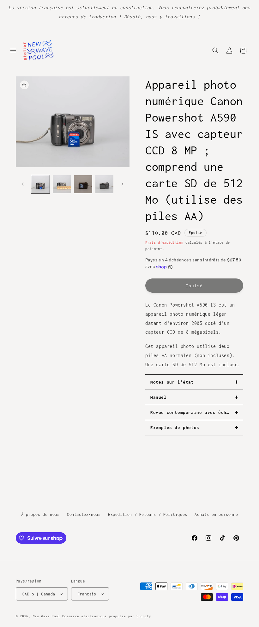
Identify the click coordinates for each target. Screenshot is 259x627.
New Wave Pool (46, 616)
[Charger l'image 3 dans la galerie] (83, 184)
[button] (13, 50)
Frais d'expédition (164, 242)
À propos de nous (40, 514)
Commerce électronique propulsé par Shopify (106, 616)
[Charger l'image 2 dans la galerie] (62, 184)
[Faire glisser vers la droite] (123, 184)
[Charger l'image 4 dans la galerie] (104, 184)
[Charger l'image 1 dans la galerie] (40, 184)
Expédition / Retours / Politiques (147, 514)
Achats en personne (216, 514)
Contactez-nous (83, 514)
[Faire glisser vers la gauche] (23, 184)
